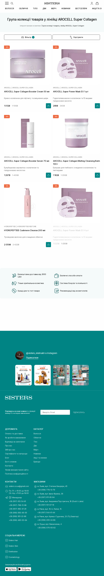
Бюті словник (10, 462)
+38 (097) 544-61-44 (46, 512)
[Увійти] (92, 3)
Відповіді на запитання (15, 442)
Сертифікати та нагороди (16, 454)
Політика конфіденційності (16, 474)
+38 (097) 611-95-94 (46, 497)
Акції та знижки (40, 458)
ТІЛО (35, 8)
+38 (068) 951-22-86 (17, 516)
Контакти (9, 466)
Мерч (36, 450)
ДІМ (44, 8)
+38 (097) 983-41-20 (17, 509)
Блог (7, 458)
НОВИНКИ (65, 8)
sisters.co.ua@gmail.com (19, 486)
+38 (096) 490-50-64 (18, 520)
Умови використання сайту (17, 470)
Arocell (7, 88)
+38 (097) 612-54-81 (17, 501)
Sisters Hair (13, 540)
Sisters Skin (13, 546)
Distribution (13, 551)
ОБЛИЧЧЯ (23, 8)
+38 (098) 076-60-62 (46, 528)
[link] (97, 3)
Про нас (8, 446)
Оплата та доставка (14, 433)
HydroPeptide (10, 226)
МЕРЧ (53, 8)
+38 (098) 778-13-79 (46, 490)
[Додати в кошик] (48, 105)
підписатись (79, 412)
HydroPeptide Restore (26, 226)
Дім (35, 446)
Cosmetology (14, 557)
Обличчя (37, 438)
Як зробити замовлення (15, 438)
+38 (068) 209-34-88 (46, 520)
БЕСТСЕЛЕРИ (81, 8)
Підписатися (32, 357)
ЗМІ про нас (10, 450)
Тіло (35, 442)
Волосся (37, 433)
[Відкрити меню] (7, 3)
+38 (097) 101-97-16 (45, 505)
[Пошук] (12, 3)
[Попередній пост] (20, 375)
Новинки (37, 454)
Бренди (37, 462)
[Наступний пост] (84, 375)
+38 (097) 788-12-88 (18, 505)
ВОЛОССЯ (9, 8)
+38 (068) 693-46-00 (18, 513)
